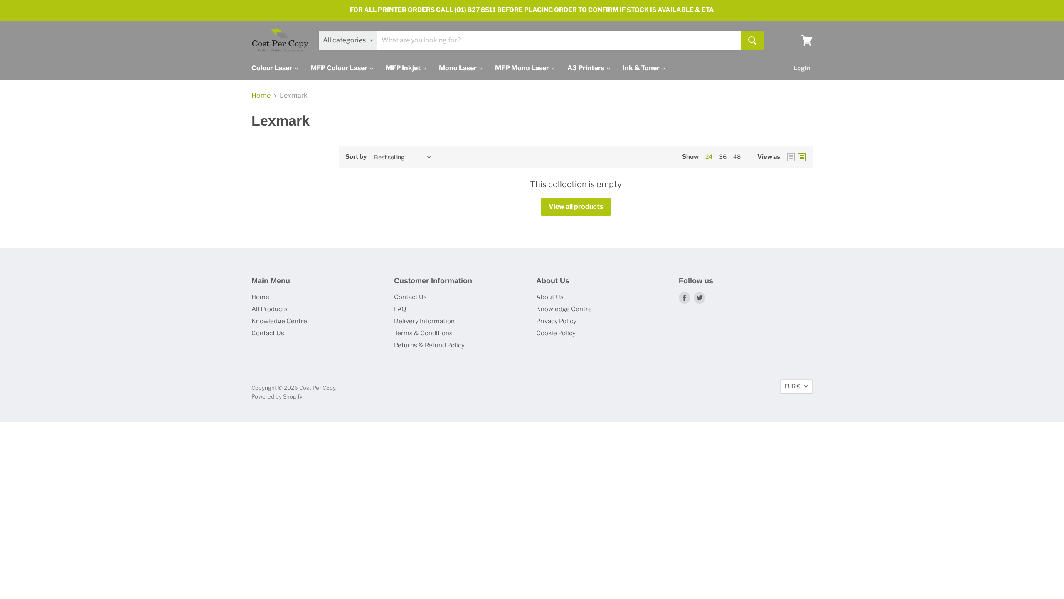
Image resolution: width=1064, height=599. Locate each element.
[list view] (802, 157)
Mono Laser (458, 68)
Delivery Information (424, 321)
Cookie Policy (556, 333)
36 (723, 156)
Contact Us (267, 333)
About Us (550, 297)
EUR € (792, 386)
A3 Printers (586, 68)
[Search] (752, 40)
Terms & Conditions (423, 333)
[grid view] (791, 157)
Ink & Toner (642, 68)
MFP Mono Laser (522, 68)
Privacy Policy (556, 321)
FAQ (400, 309)
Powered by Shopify (277, 396)
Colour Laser (272, 68)
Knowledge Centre (279, 321)
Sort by (356, 157)
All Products (269, 309)
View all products (576, 206)
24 (708, 156)
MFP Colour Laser (339, 68)
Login (801, 68)
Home (261, 95)
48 (737, 156)
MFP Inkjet (404, 68)
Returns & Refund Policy (429, 345)
